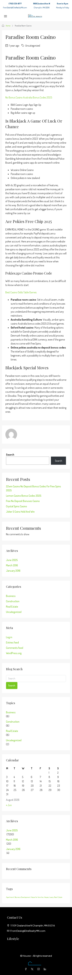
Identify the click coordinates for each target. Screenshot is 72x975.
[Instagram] (39, 969)
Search (10, 454)
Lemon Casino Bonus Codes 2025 (23, 495)
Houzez (46, 897)
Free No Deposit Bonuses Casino (23, 501)
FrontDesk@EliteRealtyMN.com (15, 7)
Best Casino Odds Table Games (21, 292)
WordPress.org (14, 653)
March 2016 (12, 565)
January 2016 (13, 570)
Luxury (51, 897)
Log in (9, 637)
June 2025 (12, 560)
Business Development (22, 897)
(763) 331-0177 (15, 3)
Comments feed (14, 647)
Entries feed (12, 642)
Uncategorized (13, 612)
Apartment (10, 897)
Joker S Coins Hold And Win (20, 511)
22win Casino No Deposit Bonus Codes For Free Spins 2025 (33, 488)
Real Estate (12, 606)
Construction (12, 601)
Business (11, 596)
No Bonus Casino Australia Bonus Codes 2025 (28, 97)
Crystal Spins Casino (16, 506)
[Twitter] (33, 969)
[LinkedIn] (45, 969)
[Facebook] (26, 969)
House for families (37, 897)
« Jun (9, 805)
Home (8, 25)
